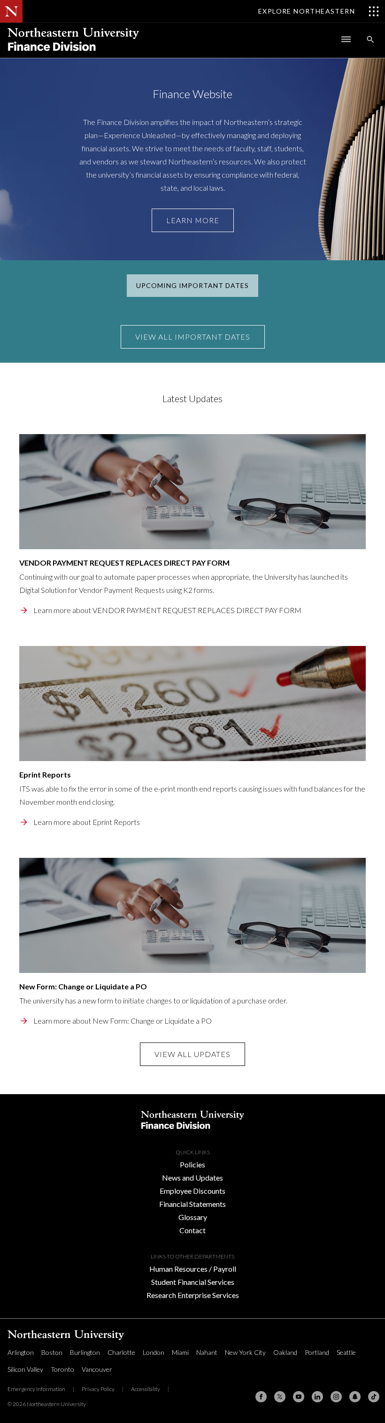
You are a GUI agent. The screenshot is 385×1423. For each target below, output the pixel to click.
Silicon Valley (25, 1369)
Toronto (62, 1369)
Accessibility (145, 1388)
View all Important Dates (192, 336)
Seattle (346, 1352)
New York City (245, 1352)
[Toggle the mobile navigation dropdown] (346, 39)
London (153, 1352)
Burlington (85, 1352)
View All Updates (192, 1054)
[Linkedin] (317, 1396)
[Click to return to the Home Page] (73, 54)
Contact (192, 1230)
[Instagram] (336, 1396)
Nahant (206, 1352)
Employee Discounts (192, 1190)
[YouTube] (298, 1396)
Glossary (192, 1217)
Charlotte (121, 1352)
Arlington (21, 1352)
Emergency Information (36, 1388)
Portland (317, 1352)
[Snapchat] (355, 1396)
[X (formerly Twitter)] (279, 1396)
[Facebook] (261, 1396)
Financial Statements (192, 1203)
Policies (192, 1164)
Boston (51, 1352)
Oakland (285, 1352)
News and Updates (192, 1177)
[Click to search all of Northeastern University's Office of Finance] (370, 39)
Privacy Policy (98, 1388)
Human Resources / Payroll (192, 1268)
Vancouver (97, 1369)
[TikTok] (373, 1396)
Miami (180, 1352)
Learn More (192, 220)
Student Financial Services (192, 1281)
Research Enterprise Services (192, 1295)
